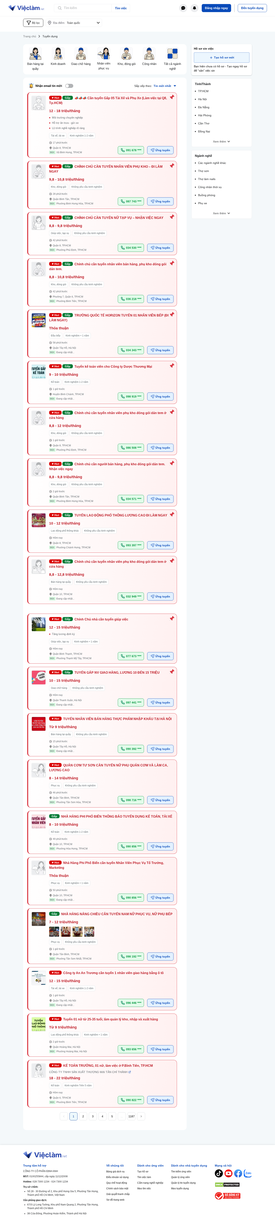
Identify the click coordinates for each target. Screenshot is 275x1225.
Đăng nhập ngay (216, 8)
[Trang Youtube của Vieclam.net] (228, 1173)
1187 (131, 1116)
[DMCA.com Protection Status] (233, 1184)
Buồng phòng (206, 195)
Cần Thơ (203, 123)
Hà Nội (202, 99)
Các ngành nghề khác (212, 162)
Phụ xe (202, 203)
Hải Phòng (204, 115)
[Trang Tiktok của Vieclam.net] (219, 1173)
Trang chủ (29, 36)
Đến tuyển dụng (252, 8)
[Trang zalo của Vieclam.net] (248, 1173)
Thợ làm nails (206, 179)
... (122, 1116)
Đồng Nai (204, 131)
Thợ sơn (203, 171)
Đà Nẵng (203, 107)
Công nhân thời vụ (210, 187)
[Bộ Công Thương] (233, 1196)
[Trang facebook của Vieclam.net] (238, 1173)
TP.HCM (203, 91)
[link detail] (102, 125)
